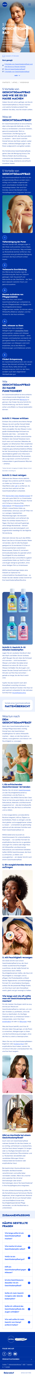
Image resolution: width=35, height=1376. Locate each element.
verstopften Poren (21, 331)
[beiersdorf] (9, 1373)
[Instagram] (10, 1354)
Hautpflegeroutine (19, 693)
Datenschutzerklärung (15, 1364)
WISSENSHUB (24, 82)
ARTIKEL (15, 82)
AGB (24, 1364)
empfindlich (6, 1021)
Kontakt (7, 1367)
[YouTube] (15, 1354)
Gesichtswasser (24, 790)
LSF (16, 486)
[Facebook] (4, 1354)
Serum (25, 304)
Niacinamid (19, 506)
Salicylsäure (6, 506)
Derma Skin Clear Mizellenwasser (18, 496)
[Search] (23, 4)
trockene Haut (19, 1044)
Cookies (4, 1364)
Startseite (6, 82)
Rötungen (23, 1021)
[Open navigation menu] (29, 4)
